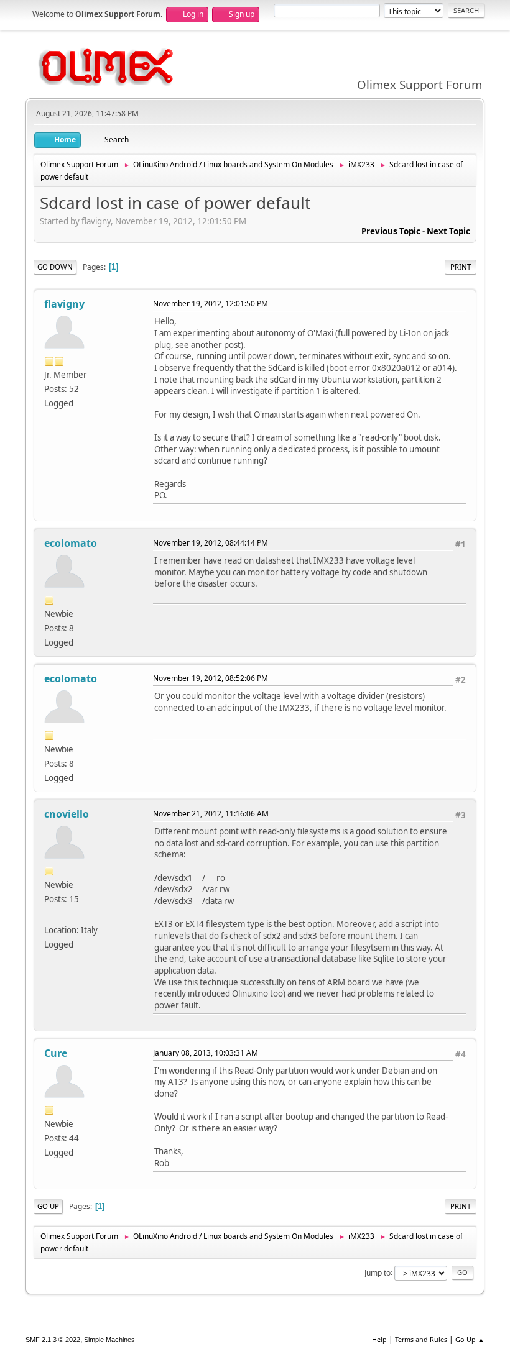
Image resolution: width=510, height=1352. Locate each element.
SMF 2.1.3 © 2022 (53, 1339)
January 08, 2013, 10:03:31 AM (205, 1053)
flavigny (64, 304)
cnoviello (66, 814)
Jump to (377, 1272)
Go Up (48, 1206)
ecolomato (70, 543)
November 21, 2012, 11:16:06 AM (211, 813)
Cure (55, 1053)
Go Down (55, 267)
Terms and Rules (421, 1339)
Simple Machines (109, 1339)
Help (379, 1339)
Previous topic (390, 231)
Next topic (448, 231)
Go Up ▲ (469, 1339)
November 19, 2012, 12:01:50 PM (210, 303)
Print (460, 267)
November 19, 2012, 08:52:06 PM (210, 678)
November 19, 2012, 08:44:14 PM (210, 542)
